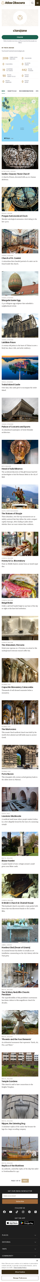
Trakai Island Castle (11, 384)
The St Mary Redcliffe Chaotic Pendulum (16, 993)
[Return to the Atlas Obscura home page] (13, 3)
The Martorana (9, 729)
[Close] (37, 1260)
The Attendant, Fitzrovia (13, 645)
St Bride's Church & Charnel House (18, 903)
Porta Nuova (8, 774)
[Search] (32, 3)
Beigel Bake (7, 603)
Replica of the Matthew (13, 1166)
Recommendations (26, 91)
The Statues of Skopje (12, 513)
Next (25, 1180)
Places (5, 1235)
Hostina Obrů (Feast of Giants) (16, 947)
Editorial (6, 1242)
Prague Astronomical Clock (15, 216)
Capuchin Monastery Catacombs (17, 687)
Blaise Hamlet (8, 861)
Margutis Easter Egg (11, 300)
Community (7, 1256)
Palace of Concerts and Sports (16, 427)
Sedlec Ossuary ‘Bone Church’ (16, 174)
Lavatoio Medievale (11, 816)
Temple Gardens (9, 1081)
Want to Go (12, 91)
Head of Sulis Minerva (12, 469)
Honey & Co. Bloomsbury (13, 561)
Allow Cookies (20, 1272)
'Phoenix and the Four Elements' (16, 1039)
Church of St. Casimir (11, 258)
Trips (4, 1249)
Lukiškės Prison (9, 342)
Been (3, 91)
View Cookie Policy (20, 1267)
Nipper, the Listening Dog (13, 1123)
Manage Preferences (20, 1278)
